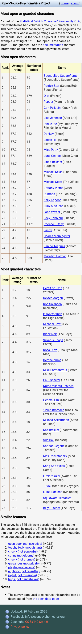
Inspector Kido (52, 314)
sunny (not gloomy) (21, 555)
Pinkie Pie (50, 124)
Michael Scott (53, 182)
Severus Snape (53, 340)
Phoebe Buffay (54, 224)
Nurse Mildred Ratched (58, 386)
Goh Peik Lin (52, 108)
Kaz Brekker (51, 430)
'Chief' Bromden (53, 410)
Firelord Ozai (51, 476)
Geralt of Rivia (52, 288)
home (64, 3)
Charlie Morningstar (57, 236)
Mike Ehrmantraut (55, 370)
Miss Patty (51, 150)
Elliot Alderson (52, 492)
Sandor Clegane (53, 446)
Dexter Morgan (53, 298)
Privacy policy (20, 626)
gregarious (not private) (24, 563)
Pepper (48, 101)
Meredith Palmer (55, 256)
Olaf (46, 96)
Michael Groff (52, 324)
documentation (53, 45)
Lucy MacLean (54, 206)
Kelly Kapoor (52, 200)
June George (52, 156)
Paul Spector (51, 380)
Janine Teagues (54, 246)
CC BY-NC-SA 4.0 (36, 622)
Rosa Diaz (50, 350)
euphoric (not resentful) (24, 571)
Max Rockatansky (55, 456)
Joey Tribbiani (53, 218)
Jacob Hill (50, 140)
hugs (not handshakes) (23, 579)
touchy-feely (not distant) (25, 547)
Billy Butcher (51, 508)
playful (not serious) (21, 567)
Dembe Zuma (52, 360)
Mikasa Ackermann (56, 420)
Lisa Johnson (53, 118)
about (75, 3)
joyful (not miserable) (22, 575)
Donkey (49, 134)
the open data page (46, 599)
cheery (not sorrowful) (23, 551)
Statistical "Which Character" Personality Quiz (49, 21)
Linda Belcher (53, 162)
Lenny (48, 230)
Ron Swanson (52, 304)
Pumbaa (49, 194)
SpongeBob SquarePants (60, 75)
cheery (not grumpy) (21, 559)
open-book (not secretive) (25, 544)
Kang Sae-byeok (54, 466)
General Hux (51, 400)
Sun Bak (48, 440)
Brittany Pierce (53, 188)
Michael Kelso (53, 172)
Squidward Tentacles (57, 498)
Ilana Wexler (52, 212)
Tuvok (47, 486)
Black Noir (50, 334)
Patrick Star (51, 86)
